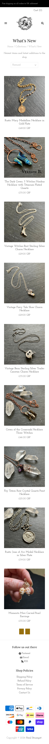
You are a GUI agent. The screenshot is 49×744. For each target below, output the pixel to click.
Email (25, 657)
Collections (20, 46)
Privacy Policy (24, 688)
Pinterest (25, 653)
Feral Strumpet (34, 738)
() (38, 10)
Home (10, 46)
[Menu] (5, 23)
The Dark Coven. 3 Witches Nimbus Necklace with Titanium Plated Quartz (25, 184)
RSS (25, 661)
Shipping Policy (24, 677)
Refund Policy (24, 681)
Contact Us (24, 693)
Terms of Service (24, 685)
